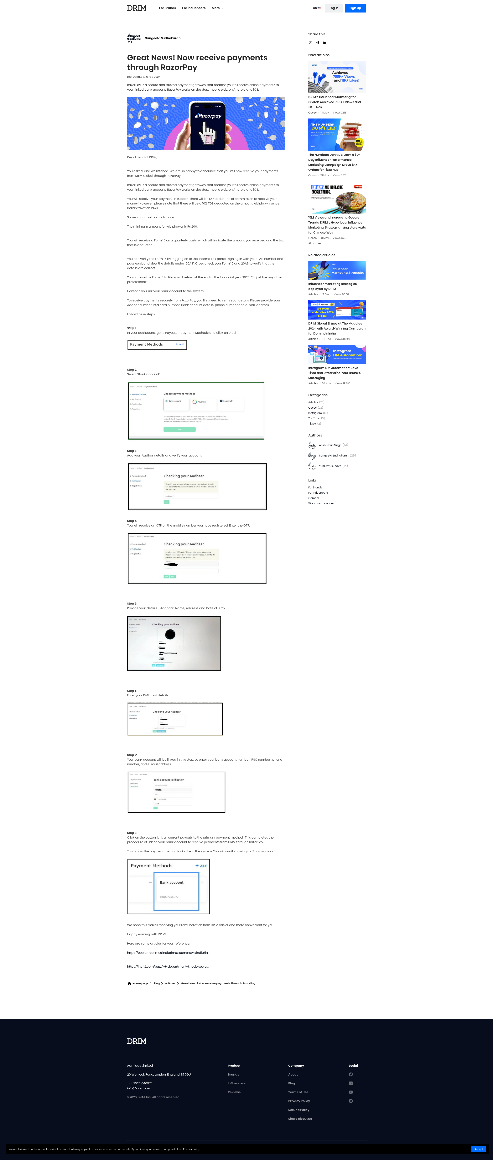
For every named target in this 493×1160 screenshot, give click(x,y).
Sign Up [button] (355, 8)
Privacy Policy (299, 1101)
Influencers (237, 1083)
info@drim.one (138, 1088)
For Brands (167, 8)
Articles (316, 402)
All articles (314, 243)
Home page (140, 983)
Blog (157, 983)
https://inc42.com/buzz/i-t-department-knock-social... (168, 966)
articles (170, 983)
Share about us (300, 1119)
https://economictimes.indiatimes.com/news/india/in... (168, 953)
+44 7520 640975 (140, 1083)
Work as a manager (321, 503)
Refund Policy (298, 1110)
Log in (334, 8)
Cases (315, 407)
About (293, 1074)
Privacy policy (191, 1149)
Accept (479, 1149)
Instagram (318, 413)
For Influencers (194, 8)
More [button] (216, 8)
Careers (313, 498)
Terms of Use (298, 1092)
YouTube (316, 418)
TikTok (314, 423)
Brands (233, 1074)
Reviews (234, 1092)
